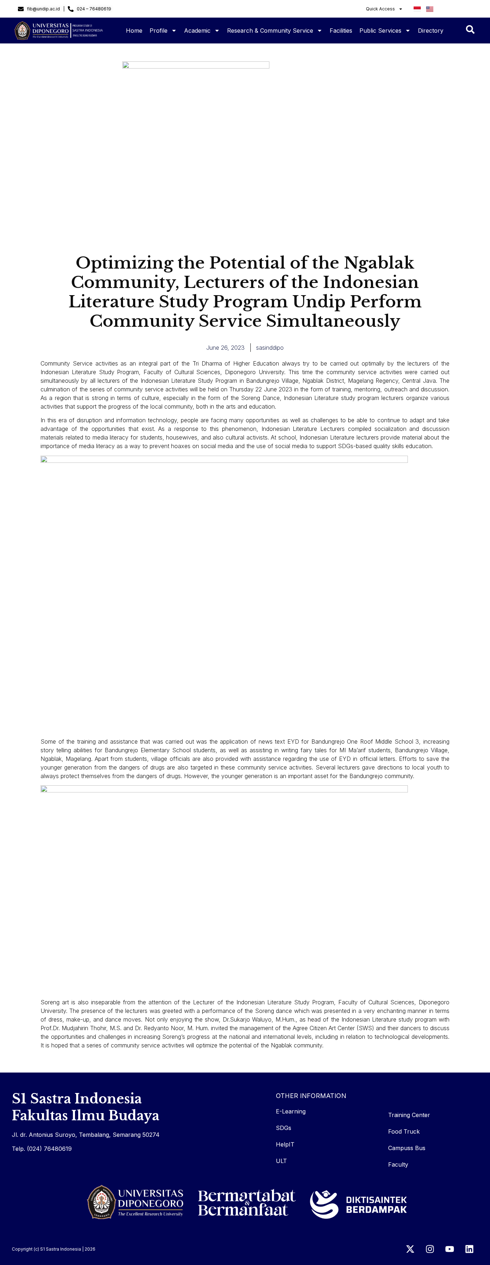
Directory (430, 30)
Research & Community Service (270, 30)
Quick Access (380, 8)
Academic (197, 30)
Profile (159, 30)
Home (134, 30)
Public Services (380, 30)
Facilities (341, 30)
